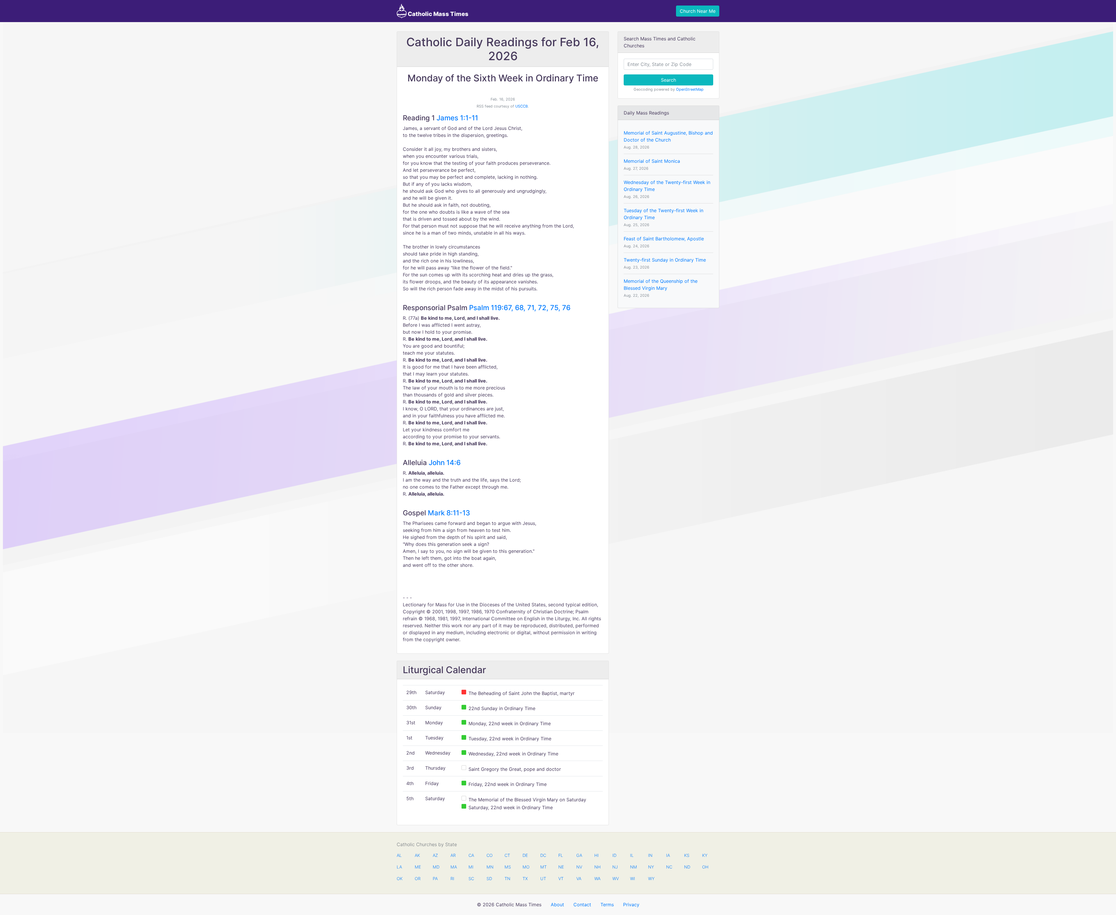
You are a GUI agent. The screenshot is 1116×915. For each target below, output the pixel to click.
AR (453, 855)
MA (453, 866)
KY (704, 855)
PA (435, 878)
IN (650, 855)
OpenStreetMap (690, 89)
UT (543, 878)
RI (452, 878)
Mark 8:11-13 (449, 513)
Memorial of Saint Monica (652, 161)
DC (543, 855)
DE (525, 855)
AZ (435, 855)
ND (687, 866)
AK (417, 855)
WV (615, 878)
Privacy (631, 904)
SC (471, 878)
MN (489, 866)
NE (561, 866)
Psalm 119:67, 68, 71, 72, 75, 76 (519, 307)
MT (543, 866)
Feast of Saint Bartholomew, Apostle (664, 239)
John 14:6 (445, 462)
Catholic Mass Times (437, 13)
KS (686, 855)
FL (560, 855)
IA (668, 855)
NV (579, 866)
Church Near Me (698, 11)
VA (578, 878)
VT (561, 878)
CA (471, 855)
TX (525, 878)
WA (597, 878)
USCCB (521, 106)
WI (632, 878)
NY (651, 866)
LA (399, 866)
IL (632, 855)
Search (668, 80)
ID (614, 855)
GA (579, 855)
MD (436, 866)
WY (651, 878)
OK (400, 878)
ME (418, 866)
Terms (607, 904)
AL (399, 855)
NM (633, 866)
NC (669, 866)
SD (489, 878)
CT (507, 855)
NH (597, 866)
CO (489, 855)
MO (525, 866)
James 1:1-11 (457, 118)
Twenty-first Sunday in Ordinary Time (665, 260)
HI (596, 855)
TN (507, 878)
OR (418, 878)
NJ (615, 866)
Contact (582, 904)
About (557, 904)
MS (507, 866)
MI (470, 866)
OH (705, 866)
